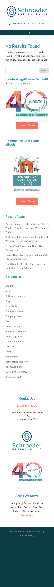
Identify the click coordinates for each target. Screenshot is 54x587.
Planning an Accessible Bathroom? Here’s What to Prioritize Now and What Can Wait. (27, 228)
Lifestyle (9, 346)
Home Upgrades (13, 336)
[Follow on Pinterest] (27, 577)
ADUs (8, 290)
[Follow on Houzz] (27, 560)
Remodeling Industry (16, 361)
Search (44, 70)
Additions (10, 285)
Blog (7, 301)
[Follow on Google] (27, 555)
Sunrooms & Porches (16, 371)
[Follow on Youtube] (27, 571)
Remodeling (11, 356)
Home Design (12, 326)
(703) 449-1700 (18, 23)
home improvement (15, 331)
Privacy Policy (27, 535)
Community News (14, 311)
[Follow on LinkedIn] (27, 566)
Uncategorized (13, 376)
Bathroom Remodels (16, 296)
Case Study (11, 306)
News (8, 351)
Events (8, 321)
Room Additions (13, 366)
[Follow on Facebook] (27, 544)
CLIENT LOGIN (36, 23)
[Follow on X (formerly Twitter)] (27, 582)
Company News (13, 316)
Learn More (27, 125)
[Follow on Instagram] (27, 549)
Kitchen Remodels (15, 341)
